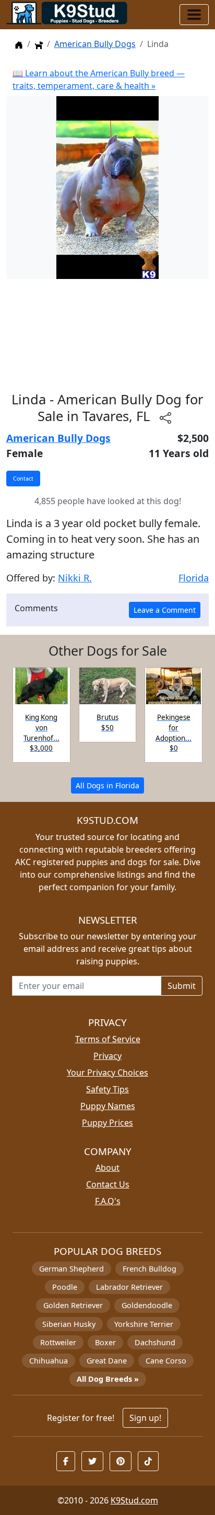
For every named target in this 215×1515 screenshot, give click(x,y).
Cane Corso (166, 1361)
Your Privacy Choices (107, 1072)
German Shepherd (71, 1269)
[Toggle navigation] (194, 14)
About (107, 1167)
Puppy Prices (107, 1122)
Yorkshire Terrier (143, 1324)
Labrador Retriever (129, 1287)
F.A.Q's (108, 1201)
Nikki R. (75, 578)
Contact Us (107, 1184)
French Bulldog (149, 1269)
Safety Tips (107, 1089)
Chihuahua (48, 1361)
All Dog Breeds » (108, 1379)
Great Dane (107, 1361)
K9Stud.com (134, 1500)
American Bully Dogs (95, 44)
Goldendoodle (147, 1305)
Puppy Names (107, 1106)
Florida (193, 578)
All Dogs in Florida (107, 785)
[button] (65, 1461)
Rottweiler (58, 1342)
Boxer (105, 1342)
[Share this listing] (165, 417)
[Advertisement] (107, 335)
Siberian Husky (68, 1324)
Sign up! (145, 1418)
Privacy (107, 1056)
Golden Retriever (73, 1305)
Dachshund (155, 1342)
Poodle (64, 1287)
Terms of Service (107, 1039)
